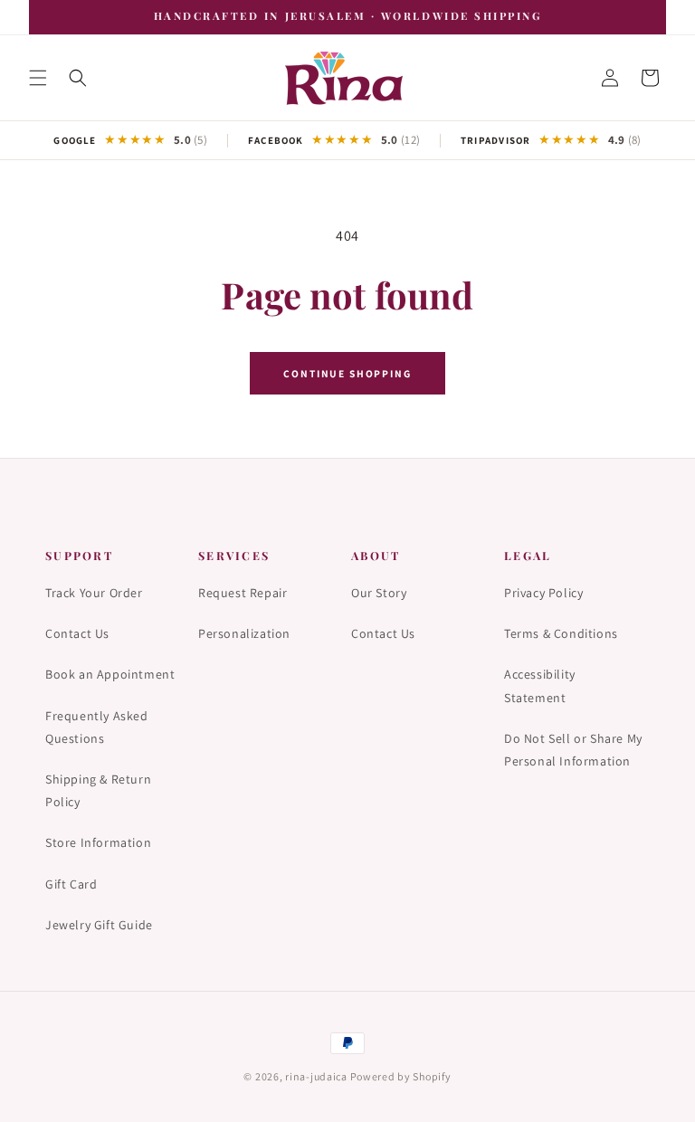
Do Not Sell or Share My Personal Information (573, 749)
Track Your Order (94, 593)
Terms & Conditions (561, 633)
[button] (38, 78)
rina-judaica (316, 1076)
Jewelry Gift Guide (99, 925)
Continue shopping (347, 373)
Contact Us (77, 633)
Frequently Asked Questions (96, 727)
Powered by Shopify (401, 1076)
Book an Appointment (110, 674)
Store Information (98, 842)
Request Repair (242, 593)
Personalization (244, 633)
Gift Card (71, 884)
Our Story (378, 593)
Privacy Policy (543, 593)
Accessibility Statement (540, 685)
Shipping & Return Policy (98, 790)
